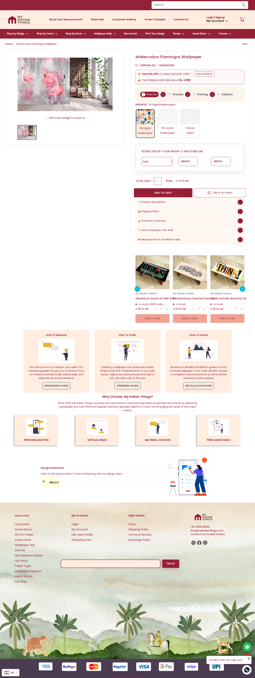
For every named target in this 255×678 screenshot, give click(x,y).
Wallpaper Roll (25, 545)
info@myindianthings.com (206, 530)
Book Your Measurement (66, 19)
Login (74, 524)
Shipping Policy (138, 529)
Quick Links (22, 515)
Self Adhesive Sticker (29, 555)
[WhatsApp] (247, 647)
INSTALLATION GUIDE (198, 385)
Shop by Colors (45, 33)
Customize (22, 524)
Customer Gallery (124, 19)
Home (9, 44)
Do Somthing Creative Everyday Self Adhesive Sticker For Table (194, 298)
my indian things (146, 293)
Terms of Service (139, 535)
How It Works (24, 576)
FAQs (131, 524)
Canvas (223, 33)
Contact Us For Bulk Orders (207, 534)
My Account (79, 529)
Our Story (21, 561)
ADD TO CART (163, 193)
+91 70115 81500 (199, 527)
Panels (176, 33)
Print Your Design (155, 33)
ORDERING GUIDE (127, 385)
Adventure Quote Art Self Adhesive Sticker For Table (157, 298)
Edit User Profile (82, 535)
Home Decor (200, 33)
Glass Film (97, 19)
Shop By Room (74, 33)
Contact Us (181, 19)
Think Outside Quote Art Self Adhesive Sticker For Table (232, 298)
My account (215, 21)
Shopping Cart (81, 540)
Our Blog (20, 582)
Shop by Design (15, 33)
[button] (137, 289)
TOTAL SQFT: (143, 181)
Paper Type (23, 566)
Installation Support (28, 571)
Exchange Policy (139, 540)
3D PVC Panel (24, 535)
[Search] (243, 5)
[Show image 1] (27, 132)
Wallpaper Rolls (103, 33)
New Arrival (130, 33)
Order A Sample (154, 19)
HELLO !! (50, 481)
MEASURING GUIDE (56, 385)
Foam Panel (23, 540)
